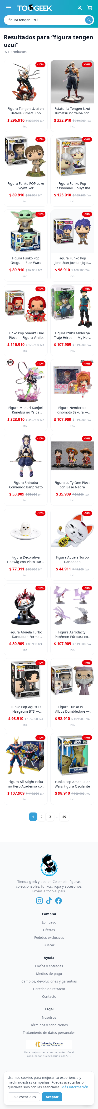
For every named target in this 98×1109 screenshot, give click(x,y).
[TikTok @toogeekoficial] (49, 900)
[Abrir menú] (8, 7)
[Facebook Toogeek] (58, 900)
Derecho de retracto (49, 989)
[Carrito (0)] (89, 7)
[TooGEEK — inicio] (34, 7)
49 (64, 816)
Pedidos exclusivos (49, 937)
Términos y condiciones (49, 1025)
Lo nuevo (49, 922)
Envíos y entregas (49, 966)
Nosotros (49, 1017)
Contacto (49, 996)
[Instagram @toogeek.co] (39, 900)
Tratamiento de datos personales (49, 1032)
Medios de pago (49, 973)
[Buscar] (89, 20)
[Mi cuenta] (79, 7)
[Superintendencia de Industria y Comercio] (49, 1044)
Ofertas (49, 930)
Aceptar (52, 1096)
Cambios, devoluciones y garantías (49, 981)
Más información (74, 1087)
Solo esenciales (24, 1096)
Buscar (49, 945)
